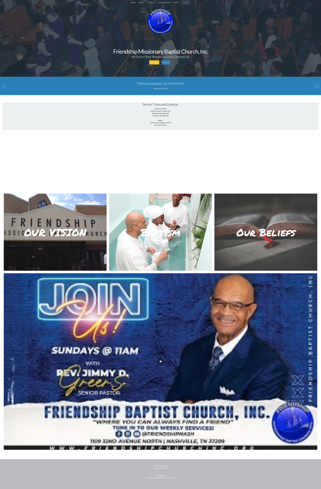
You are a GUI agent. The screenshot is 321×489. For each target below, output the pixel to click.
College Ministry (164, 2)
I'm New (186, 2)
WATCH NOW (154, 62)
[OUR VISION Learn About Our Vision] (55, 270)
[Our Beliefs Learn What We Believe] (265, 270)
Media (176, 2)
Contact (150, 2)
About (141, 2)
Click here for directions (160, 470)
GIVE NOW (166, 62)
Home (133, 2)
